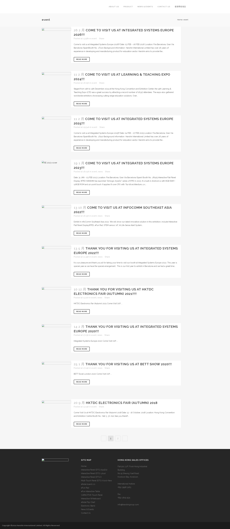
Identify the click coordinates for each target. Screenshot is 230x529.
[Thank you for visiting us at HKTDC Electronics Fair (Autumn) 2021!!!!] (56, 298)
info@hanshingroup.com (128, 505)
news (100, 172)
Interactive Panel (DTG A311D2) (94, 470)
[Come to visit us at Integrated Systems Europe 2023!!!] (56, 171)
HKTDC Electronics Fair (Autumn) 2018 (121, 403)
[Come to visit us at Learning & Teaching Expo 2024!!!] (56, 87)
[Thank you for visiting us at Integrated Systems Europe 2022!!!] (56, 257)
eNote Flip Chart (88, 502)
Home (179, 20)
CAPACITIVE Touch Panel (91, 495)
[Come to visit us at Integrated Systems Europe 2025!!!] (56, 124)
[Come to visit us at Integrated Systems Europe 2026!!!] (56, 39)
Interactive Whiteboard (90, 499)
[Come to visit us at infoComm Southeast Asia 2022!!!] (56, 216)
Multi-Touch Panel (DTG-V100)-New (96, 481)
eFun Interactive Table (90, 491)
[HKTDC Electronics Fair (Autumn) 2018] (56, 407)
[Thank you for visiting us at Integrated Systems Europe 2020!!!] (56, 338)
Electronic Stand (88, 506)
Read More (81, 59)
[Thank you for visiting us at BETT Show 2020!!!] (56, 376)
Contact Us (86, 513)
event (94, 38)
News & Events (87, 509)
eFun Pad (85, 488)
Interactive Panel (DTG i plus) (93, 473)
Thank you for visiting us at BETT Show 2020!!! (128, 364)
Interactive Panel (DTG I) (91, 477)
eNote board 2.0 (88, 484)
